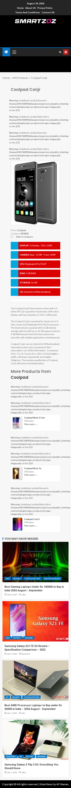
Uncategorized (52, 579)
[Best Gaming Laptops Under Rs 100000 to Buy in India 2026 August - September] (35, 562)
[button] (14, 52)
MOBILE (25, 233)
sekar (23, 594)
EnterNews (46, 784)
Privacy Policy (44, 7)
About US (30, 7)
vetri (23, 713)
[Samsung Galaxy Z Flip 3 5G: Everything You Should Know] (35, 740)
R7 (7, 697)
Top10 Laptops (32, 579)
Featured (11, 756)
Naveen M (25, 654)
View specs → (30, 424)
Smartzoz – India (35, 26)
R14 (7, 579)
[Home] (6, 51)
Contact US (48, 12)
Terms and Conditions (27, 12)
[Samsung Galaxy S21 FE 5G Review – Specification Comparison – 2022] (35, 621)
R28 (7, 638)
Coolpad (19, 377)
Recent (17, 579)
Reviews (29, 638)
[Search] (60, 52)
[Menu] (14, 52)
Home (20, 7)
